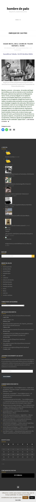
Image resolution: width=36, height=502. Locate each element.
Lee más (18, 500)
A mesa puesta (7, 267)
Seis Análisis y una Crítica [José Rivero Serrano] (16, 343)
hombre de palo (18, 8)
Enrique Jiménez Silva (23, 48)
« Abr (2, 464)
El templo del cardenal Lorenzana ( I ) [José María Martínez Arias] (17, 395)
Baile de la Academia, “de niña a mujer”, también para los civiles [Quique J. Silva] (18, 389)
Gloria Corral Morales (9, 419)
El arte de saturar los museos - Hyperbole (15, 415)
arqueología (6, 271)
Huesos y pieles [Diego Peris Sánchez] (14, 339)
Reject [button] (32, 497)
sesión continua (7, 295)
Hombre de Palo (7, 286)
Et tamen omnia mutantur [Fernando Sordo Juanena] (18, 329)
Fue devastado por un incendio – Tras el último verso (18, 399)
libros (4, 291)
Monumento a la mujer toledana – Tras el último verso (18, 405)
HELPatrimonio (7, 282)
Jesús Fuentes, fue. (8, 319)
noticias (5, 293)
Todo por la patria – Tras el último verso (14, 387)
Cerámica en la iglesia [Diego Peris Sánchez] (16, 347)
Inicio (4, 288)
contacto (5, 277)
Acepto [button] (25, 497)
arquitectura (6, 273)
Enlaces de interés (8, 280)
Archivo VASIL (7, 269)
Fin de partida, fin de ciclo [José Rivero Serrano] (16, 315)
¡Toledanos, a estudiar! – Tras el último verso (16, 393)
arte (4, 275)
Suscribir (6, 376)
